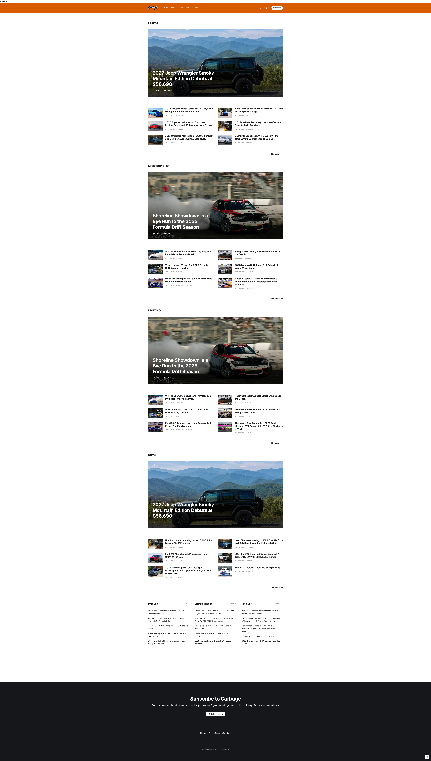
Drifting (154, 310)
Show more (276, 154)
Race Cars (247, 603)
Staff (181, 8)
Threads (3, 1)
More (185, 603)
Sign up (202, 733)
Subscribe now (217, 714)
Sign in (266, 8)
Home (166, 8)
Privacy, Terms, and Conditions (220, 733)
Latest (153, 23)
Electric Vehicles (203, 603)
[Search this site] (260, 7)
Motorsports (158, 166)
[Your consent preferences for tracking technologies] (427, 757)
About (188, 8)
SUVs (152, 455)
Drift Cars (153, 603)
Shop (196, 8)
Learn (173, 8)
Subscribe (277, 8)
